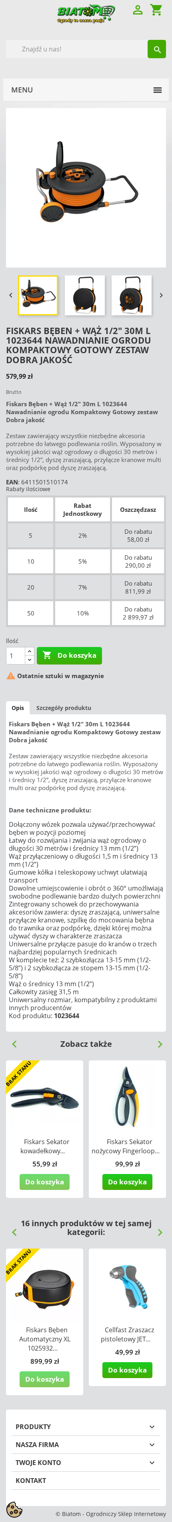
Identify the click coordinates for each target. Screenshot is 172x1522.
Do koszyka (69, 655)
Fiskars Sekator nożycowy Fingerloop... (126, 1146)
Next (157, 1041)
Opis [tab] (18, 708)
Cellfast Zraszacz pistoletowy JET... (127, 1334)
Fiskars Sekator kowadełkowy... (45, 1146)
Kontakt (31, 1480)
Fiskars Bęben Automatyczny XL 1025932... (44, 1339)
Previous (11, 1041)
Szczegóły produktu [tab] (63, 708)
